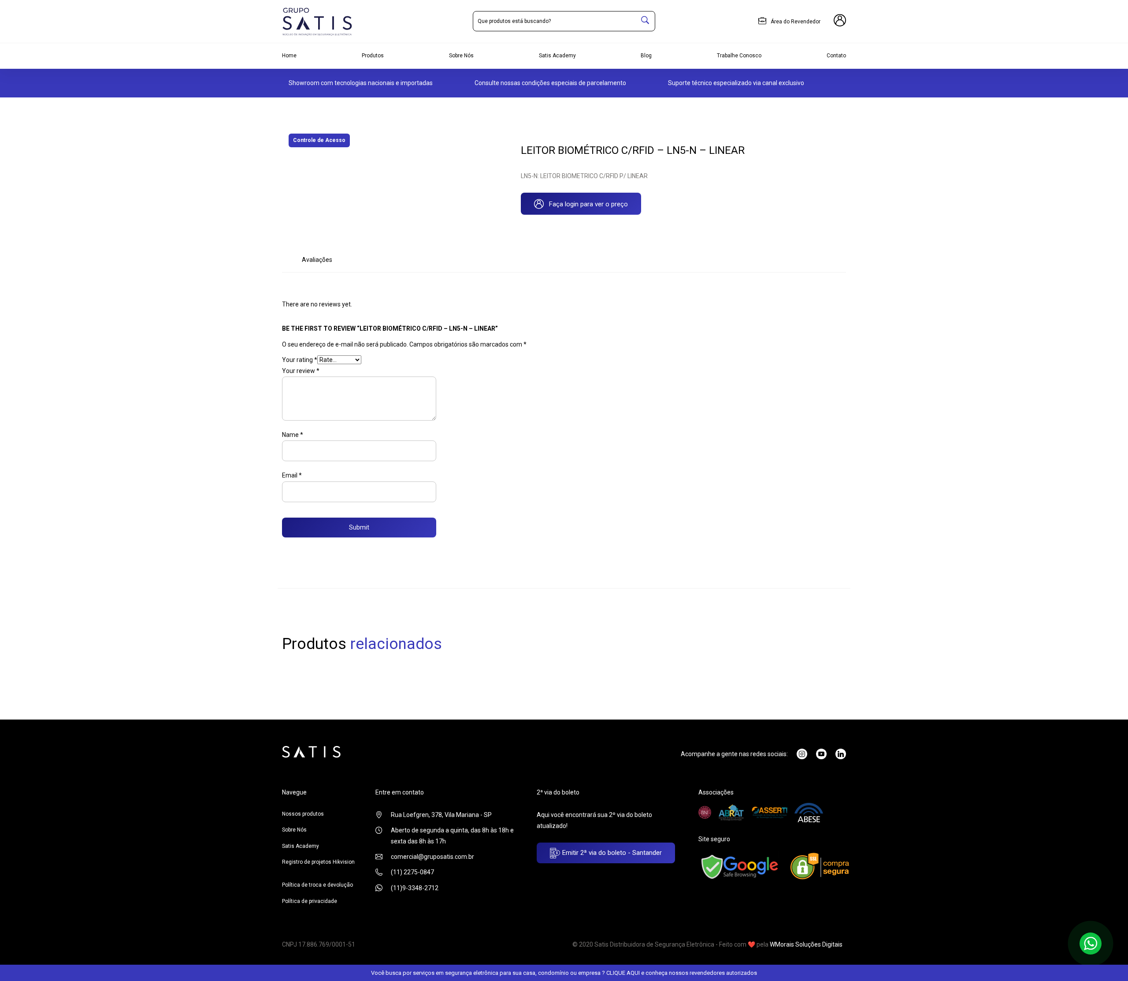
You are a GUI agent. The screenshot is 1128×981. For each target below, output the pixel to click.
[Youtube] (821, 754)
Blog (646, 55)
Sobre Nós (461, 55)
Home (289, 55)
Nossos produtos (303, 814)
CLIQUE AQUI (623, 973)
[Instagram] (802, 754)
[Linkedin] (840, 754)
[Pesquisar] (645, 21)
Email (292, 475)
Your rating (299, 359)
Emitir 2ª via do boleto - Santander (611, 853)
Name (292, 434)
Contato (836, 55)
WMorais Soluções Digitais (806, 944)
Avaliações (317, 259)
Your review (300, 370)
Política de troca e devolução (317, 885)
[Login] (840, 21)
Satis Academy (557, 55)
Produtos (373, 55)
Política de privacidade (309, 901)
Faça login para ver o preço (586, 204)
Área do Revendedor (794, 22)
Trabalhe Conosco (739, 55)
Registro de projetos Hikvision (318, 862)
